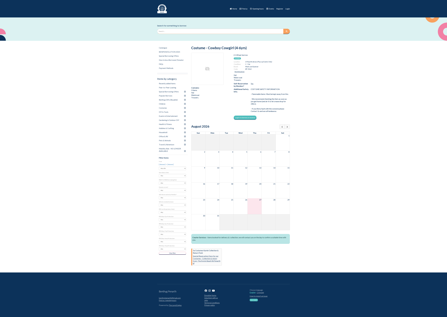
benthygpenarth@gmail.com (170, 298)
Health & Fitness (165, 124)
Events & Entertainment (168, 116)
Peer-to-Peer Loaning (167, 88)
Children (162, 104)
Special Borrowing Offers (169, 56)
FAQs (161, 64)
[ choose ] (162, 164)
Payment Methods (166, 68)
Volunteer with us (211, 298)
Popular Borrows (165, 96)
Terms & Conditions (212, 303)
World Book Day (240, 71)
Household (163, 132)
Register (279, 9)
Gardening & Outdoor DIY (169, 120)
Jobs (206, 300)
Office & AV (163, 136)
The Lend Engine (175, 305)
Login (287, 9)
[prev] (282, 126)
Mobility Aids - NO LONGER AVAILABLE (170, 150)
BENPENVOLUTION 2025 (169, 52)
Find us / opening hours (167, 300)
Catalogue (163, 48)
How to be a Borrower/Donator (171, 60)
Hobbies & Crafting (166, 128)
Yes (252, 84)
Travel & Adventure (166, 144)
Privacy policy (209, 305)
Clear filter (172, 253)
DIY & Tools (163, 112)
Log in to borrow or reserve (245, 117)
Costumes (163, 108)
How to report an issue (259, 296)
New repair (253, 300)
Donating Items (210, 295)
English (253, 292)
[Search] (286, 31)
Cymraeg (260, 292)
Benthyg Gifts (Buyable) (168, 100)
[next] (287, 126)
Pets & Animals (165, 140)
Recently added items (167, 83)
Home (234, 9)
